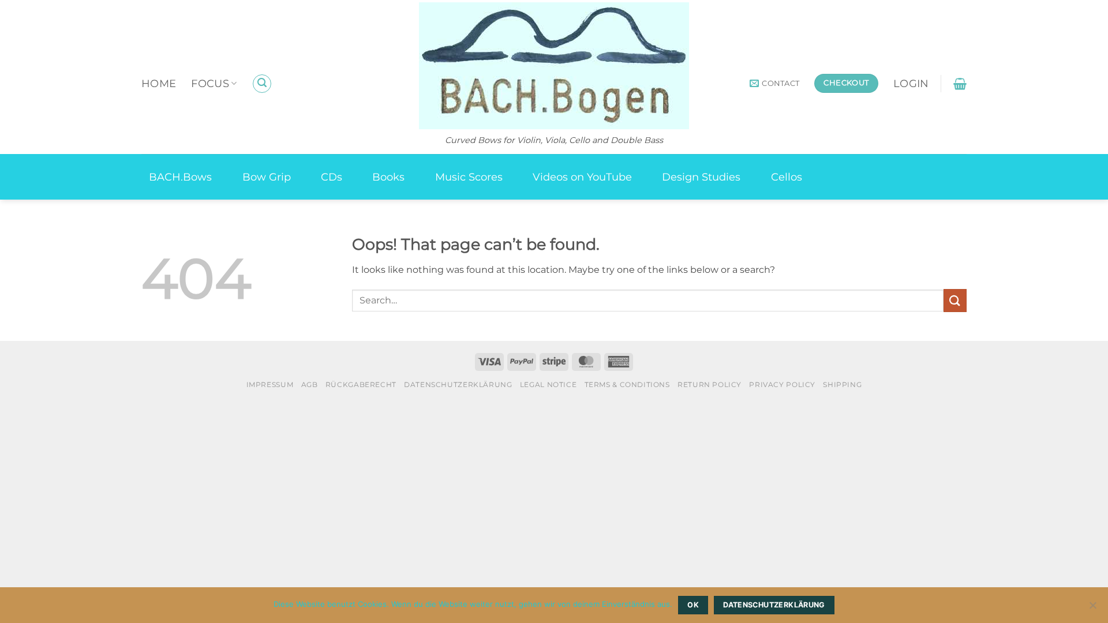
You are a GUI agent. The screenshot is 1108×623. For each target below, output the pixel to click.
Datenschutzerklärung (458, 384)
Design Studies (701, 177)
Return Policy (709, 384)
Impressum (270, 384)
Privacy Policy (782, 384)
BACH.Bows (180, 177)
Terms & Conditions (627, 384)
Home (158, 83)
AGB (309, 384)
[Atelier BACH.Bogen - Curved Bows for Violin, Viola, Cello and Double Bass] (554, 65)
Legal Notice (548, 384)
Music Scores (469, 177)
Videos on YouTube (582, 177)
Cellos (786, 177)
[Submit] (955, 300)
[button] (262, 83)
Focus (210, 83)
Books (388, 177)
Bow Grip (266, 177)
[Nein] (1092, 608)
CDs (331, 177)
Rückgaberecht (360, 384)
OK (693, 605)
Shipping (842, 384)
